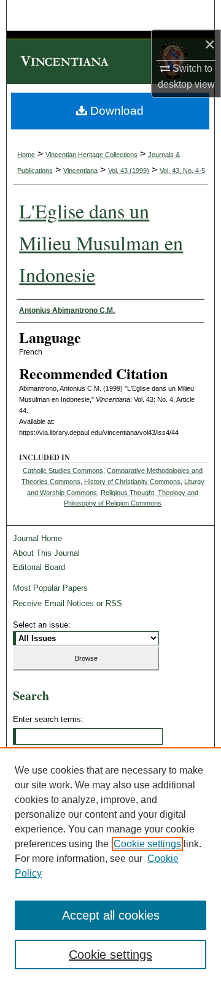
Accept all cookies (111, 915)
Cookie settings (147, 844)
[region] (110, 865)
